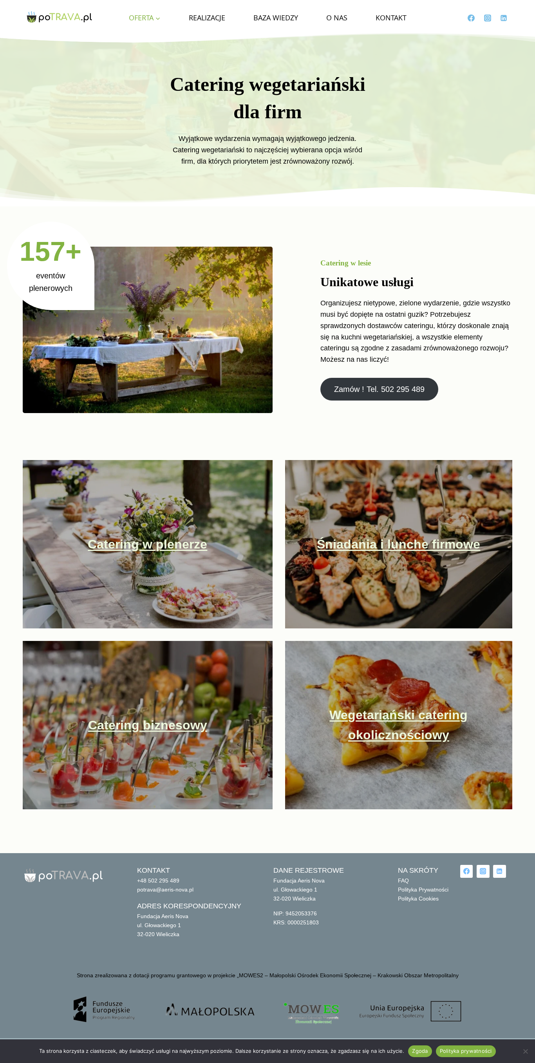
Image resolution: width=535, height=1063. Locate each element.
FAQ (403, 880)
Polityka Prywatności (423, 889)
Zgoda (420, 1051)
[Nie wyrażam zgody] (525, 1051)
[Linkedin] (504, 18)
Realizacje (207, 17)
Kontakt (391, 17)
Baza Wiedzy (275, 17)
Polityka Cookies (418, 898)
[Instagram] (488, 18)
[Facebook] (471, 18)
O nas (336, 17)
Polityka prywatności (466, 1051)
